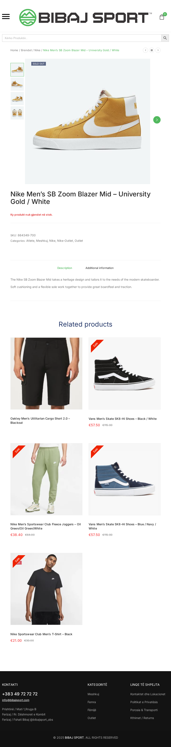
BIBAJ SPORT (74, 737)
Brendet (26, 50)
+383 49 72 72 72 (20, 693)
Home (14, 50)
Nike (37, 50)
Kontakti (10, 685)
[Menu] (8, 16)
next (157, 119)
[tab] (64, 268)
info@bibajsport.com (15, 700)
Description (64, 268)
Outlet (79, 240)
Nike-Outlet (65, 240)
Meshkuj (42, 240)
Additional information (100, 268)
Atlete (30, 240)
